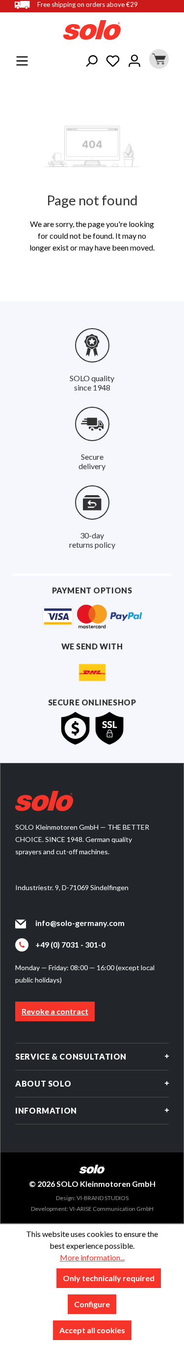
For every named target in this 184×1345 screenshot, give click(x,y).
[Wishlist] (113, 59)
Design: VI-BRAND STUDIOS (92, 1198)
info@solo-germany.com (80, 922)
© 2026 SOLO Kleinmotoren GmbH (92, 1183)
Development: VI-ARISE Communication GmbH (92, 1208)
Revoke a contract (55, 1011)
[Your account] (134, 59)
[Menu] (22, 59)
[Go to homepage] (92, 30)
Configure (92, 1304)
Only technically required (109, 1278)
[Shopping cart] (157, 59)
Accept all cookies (92, 1330)
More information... (92, 1257)
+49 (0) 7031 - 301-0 (70, 944)
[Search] (91, 59)
